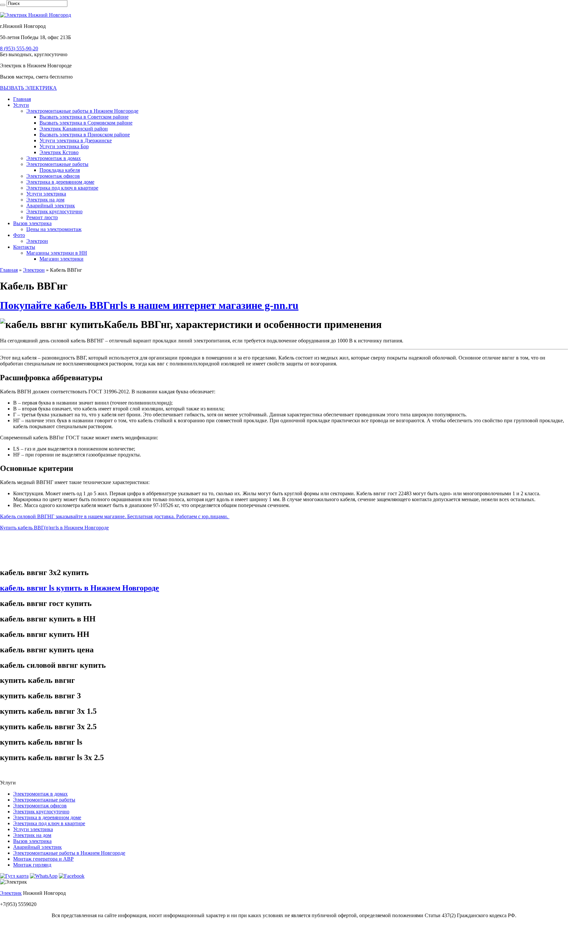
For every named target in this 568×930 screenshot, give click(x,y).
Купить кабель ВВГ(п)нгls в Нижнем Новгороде (54, 527)
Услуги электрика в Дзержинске (75, 140)
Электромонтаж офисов (53, 176)
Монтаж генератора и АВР (43, 859)
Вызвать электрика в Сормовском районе (85, 123)
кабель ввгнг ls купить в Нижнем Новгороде (79, 588)
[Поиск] (2, 5)
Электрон (37, 241)
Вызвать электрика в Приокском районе (84, 134)
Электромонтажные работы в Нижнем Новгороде (82, 111)
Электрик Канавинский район (73, 128)
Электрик (11, 893)
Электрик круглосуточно (54, 211)
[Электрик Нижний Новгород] (35, 15)
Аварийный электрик (50, 205)
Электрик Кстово (59, 152)
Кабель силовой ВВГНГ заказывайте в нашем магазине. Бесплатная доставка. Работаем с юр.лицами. (114, 516)
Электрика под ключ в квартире (62, 188)
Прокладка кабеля (59, 170)
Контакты (24, 247)
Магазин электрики (61, 259)
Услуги (21, 105)
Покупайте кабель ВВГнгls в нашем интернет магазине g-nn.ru (149, 305)
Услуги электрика (46, 194)
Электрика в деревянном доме (60, 182)
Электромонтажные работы (57, 164)
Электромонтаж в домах (53, 158)
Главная (22, 99)
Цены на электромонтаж (54, 229)
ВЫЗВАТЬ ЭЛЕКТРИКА (28, 88)
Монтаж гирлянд (32, 865)
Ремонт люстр (42, 217)
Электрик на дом (45, 199)
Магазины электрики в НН (56, 253)
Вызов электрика (32, 223)
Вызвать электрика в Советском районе (84, 117)
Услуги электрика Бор (64, 146)
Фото (19, 235)
